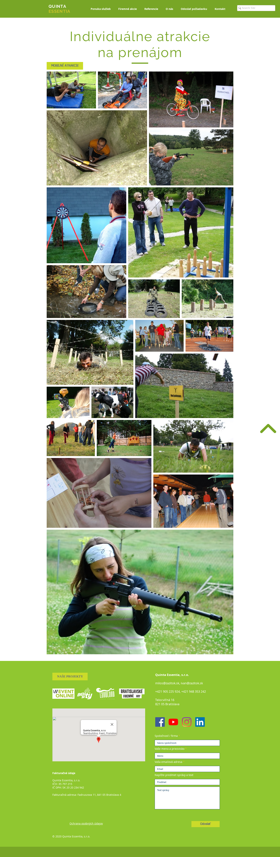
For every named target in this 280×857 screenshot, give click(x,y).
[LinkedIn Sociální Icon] (200, 722)
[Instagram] (186, 722)
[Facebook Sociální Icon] (160, 722)
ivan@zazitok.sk (192, 683)
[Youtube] (173, 722)
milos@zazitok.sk (167, 683)
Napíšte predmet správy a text (174, 775)
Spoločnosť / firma (166, 736)
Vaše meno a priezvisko (169, 748)
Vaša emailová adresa (168, 762)
